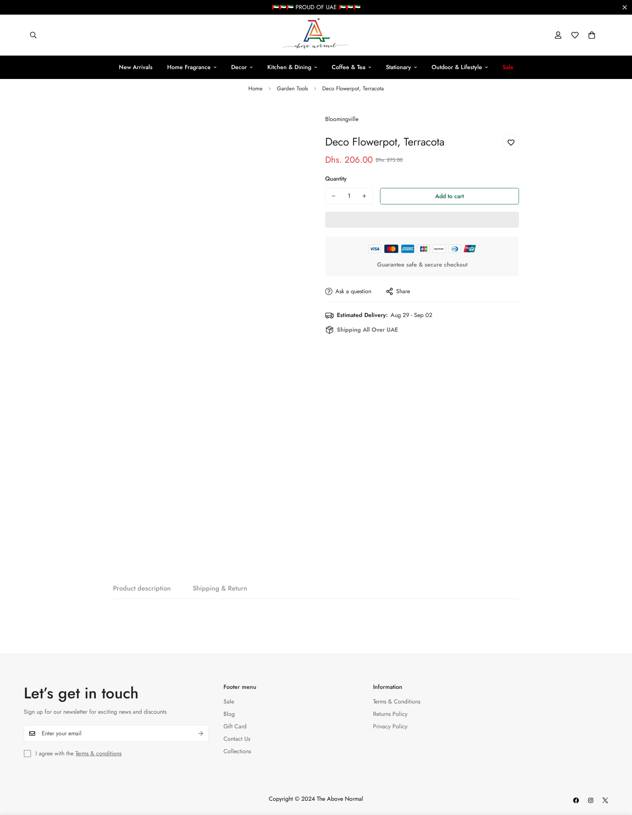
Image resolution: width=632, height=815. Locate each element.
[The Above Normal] (316, 35)
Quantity (336, 178)
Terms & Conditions (396, 701)
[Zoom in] (291, 119)
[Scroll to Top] (617, 775)
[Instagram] (591, 800)
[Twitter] (605, 800)
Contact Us (236, 739)
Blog (229, 714)
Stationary (398, 67)
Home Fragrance (189, 67)
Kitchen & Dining (289, 67)
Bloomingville (341, 119)
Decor (239, 67)
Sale (228, 701)
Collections (237, 751)
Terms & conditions (98, 753)
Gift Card (235, 726)
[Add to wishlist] (511, 142)
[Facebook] (576, 800)
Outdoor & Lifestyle (457, 67)
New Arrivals (136, 67)
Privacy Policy (390, 726)
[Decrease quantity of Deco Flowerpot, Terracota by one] (334, 196)
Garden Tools (292, 88)
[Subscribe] (201, 733)
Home (255, 88)
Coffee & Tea (348, 67)
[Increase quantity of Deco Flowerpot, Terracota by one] (364, 196)
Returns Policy (390, 714)
